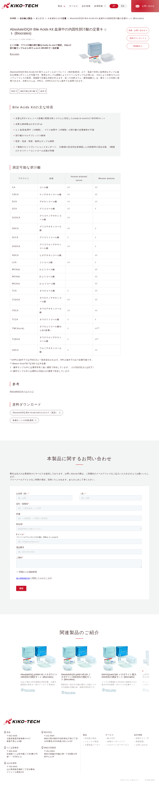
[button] (143, 671)
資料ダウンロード (137, 38)
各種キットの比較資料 (23, 420)
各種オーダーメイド (116, 741)
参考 (42, 91)
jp (114, 6)
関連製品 (137, 46)
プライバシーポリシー (129, 780)
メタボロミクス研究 (18, 39)
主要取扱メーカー (93, 745)
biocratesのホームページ (22, 391)
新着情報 (140, 741)
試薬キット (31, 39)
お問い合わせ (142, 745)
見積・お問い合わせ (137, 30)
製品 (85, 735)
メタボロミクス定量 (56, 18)
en (122, 6)
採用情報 (98, 6)
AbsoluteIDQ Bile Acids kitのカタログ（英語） (35, 413)
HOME (13, 18)
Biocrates (14, 54)
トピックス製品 (92, 741)
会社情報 (86, 6)
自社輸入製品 (26, 18)
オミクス (40, 18)
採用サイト (141, 738)
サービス (73, 6)
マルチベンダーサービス (118, 745)
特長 (13, 91)
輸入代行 (111, 738)
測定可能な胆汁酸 (27, 91)
